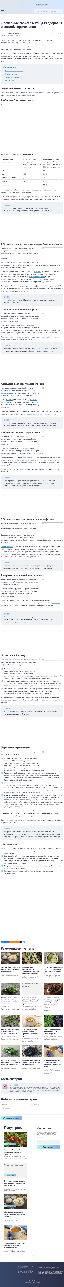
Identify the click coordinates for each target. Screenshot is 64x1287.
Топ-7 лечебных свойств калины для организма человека (13, 1152)
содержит (8, 154)
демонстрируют (7, 393)
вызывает (37, 272)
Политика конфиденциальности (26, 1276)
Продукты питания (10, 1144)
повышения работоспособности (36, 414)
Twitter (34, 1280)
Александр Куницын (14, 34)
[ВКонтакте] (5, 942)
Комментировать (12, 1118)
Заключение (9, 81)
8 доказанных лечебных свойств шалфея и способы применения (10, 1032)
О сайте (14, 1274)
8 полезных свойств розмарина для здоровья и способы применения (10, 1062)
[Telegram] (24, 942)
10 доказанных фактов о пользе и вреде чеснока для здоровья (10, 969)
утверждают (21, 286)
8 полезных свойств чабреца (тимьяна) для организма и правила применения (9, 1001)
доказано (9, 400)
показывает (20, 469)
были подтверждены (37, 277)
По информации (7, 547)
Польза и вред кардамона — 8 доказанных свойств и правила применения (30, 970)
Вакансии (8, 1274)
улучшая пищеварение (43, 351)
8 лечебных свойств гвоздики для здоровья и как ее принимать (53, 1000)
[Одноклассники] (14, 942)
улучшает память (17, 395)
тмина (32, 339)
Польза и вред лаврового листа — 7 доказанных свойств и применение (53, 969)
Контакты (28, 1274)
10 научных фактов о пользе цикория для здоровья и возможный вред (53, 1063)
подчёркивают (9, 337)
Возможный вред (11, 74)
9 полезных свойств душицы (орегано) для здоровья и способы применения (31, 1001)
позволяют (56, 603)
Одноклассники (32, 1280)
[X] (21, 942)
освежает (26, 591)
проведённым (25, 325)
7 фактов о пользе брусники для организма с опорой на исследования (14, 1183)
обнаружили (27, 457)
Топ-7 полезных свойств (14, 71)
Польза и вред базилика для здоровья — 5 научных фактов (53, 1032)
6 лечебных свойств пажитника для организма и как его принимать (30, 1033)
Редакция (21, 1274)
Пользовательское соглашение (9, 1276)
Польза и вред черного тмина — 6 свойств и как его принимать (31, 1062)
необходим (50, 190)
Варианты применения (13, 77)
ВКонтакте (29, 1280)
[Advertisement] (16, 228)
